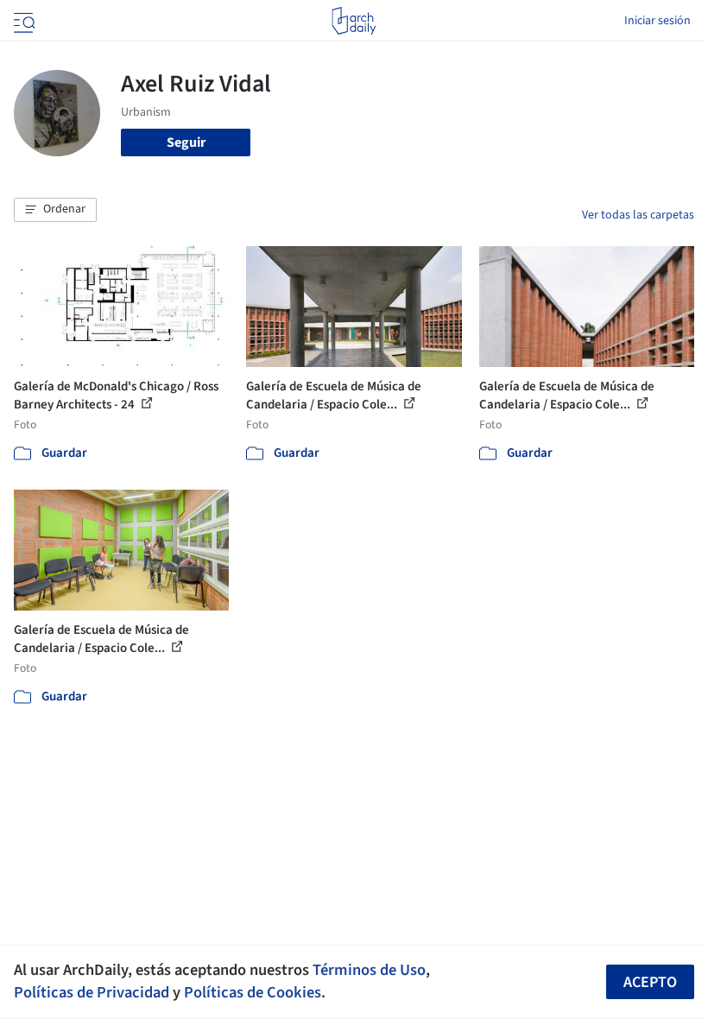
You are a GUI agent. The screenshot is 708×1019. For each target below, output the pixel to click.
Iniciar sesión (657, 21)
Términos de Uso (369, 970)
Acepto (650, 982)
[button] (55, 210)
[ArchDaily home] (354, 21)
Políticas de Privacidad (91, 992)
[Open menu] (22, 21)
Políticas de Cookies (252, 992)
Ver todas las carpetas (638, 215)
